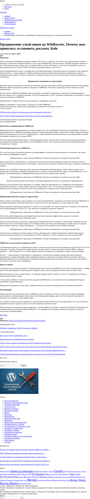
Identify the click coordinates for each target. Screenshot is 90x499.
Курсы (21, 477)
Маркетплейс (35, 477)
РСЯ (84, 477)
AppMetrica (45, 471)
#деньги (2, 471)
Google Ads (67, 471)
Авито (60, 474)
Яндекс (32, 479)
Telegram (24, 474)
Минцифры (43, 477)
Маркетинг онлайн (7, 28)
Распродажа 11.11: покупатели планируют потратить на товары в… (25, 461)
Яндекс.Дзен (64, 480)
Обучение (58, 477)
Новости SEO (9, 18)
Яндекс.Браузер (42, 480)
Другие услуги (9, 407)
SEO (19, 474)
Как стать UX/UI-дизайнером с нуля (13, 335)
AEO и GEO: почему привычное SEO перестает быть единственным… (26, 116)
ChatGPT (51, 471)
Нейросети (51, 477)
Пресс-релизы (65, 477)
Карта (6, 9)
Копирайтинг (9, 416)
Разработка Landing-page (13, 428)
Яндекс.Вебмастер (53, 480)
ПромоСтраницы (76, 477)
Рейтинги (3, 480)
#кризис (8, 471)
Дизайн (77, 474)
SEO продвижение (11, 401)
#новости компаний (22, 471)
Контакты (8, 7)
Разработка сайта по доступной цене (18, 436)
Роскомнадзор (18, 480)
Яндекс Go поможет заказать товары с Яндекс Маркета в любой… (25, 450)
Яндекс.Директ (78, 480)
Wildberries (47, 474)
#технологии (37, 471)
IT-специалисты (76, 471)
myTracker (3, 474)
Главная (7, 16)
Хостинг (7, 442)
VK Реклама (37, 474)
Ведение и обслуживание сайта (16, 403)
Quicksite (3, 12)
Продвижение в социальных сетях (17, 426)
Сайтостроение (10, 24)
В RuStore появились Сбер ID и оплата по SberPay (19, 328)
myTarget (83, 471)
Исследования (6, 476)
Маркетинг (8, 420)
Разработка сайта (10, 434)
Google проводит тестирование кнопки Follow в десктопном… (23, 457)
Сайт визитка (9, 440)
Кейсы (6, 413)
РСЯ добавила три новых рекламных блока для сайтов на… (22, 453)
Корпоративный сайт (12, 418)
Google (58, 471)
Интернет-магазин (11, 411)
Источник (3, 315)
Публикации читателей (13, 20)
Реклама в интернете (12, 438)
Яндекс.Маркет (9, 483)
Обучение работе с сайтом (14, 424)
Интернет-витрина (11, 409)
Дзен (71, 474)
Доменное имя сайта (12, 405)
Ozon (9, 474)
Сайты (25, 480)
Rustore (14, 474)
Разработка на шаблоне (13, 432)
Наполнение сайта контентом (15, 422)
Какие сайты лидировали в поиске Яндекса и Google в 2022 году (24, 464)
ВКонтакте (66, 474)
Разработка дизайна (11, 430)
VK (29, 474)
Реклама (10, 480)
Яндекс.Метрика (25, 483)
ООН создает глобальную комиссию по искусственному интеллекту (25, 112)
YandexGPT (54, 474)
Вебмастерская (9, 22)
